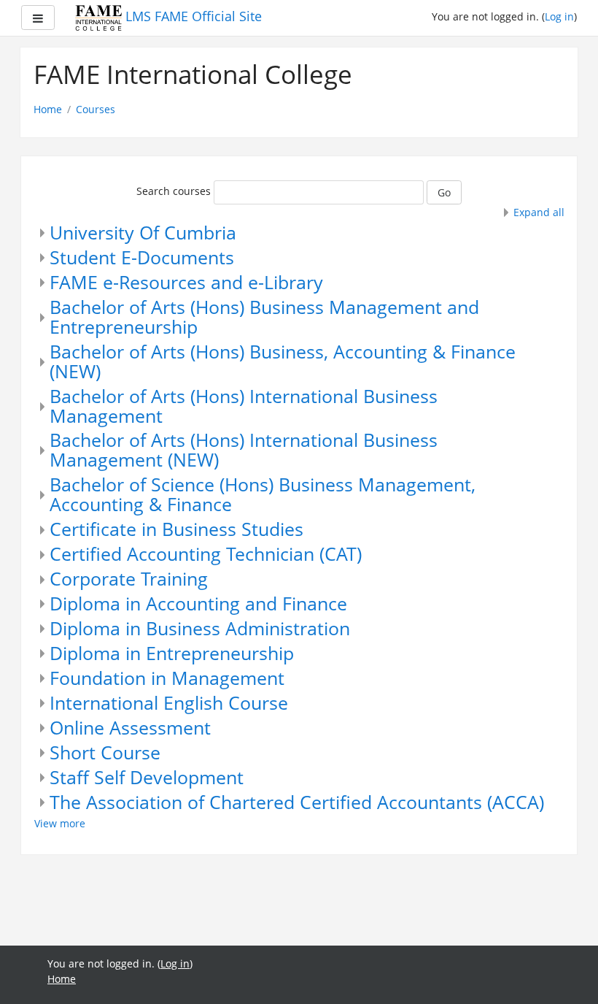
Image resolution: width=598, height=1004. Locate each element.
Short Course (105, 752)
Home (48, 109)
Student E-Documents (142, 257)
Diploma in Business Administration (200, 628)
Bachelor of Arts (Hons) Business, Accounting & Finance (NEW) (283, 361)
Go (444, 192)
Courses (95, 109)
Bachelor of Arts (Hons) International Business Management (244, 406)
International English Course (169, 703)
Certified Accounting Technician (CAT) (206, 554)
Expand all (538, 212)
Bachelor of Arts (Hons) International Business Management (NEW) (244, 450)
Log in (559, 16)
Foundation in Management (167, 678)
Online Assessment (130, 728)
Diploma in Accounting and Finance (198, 603)
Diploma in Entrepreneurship (172, 653)
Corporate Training (129, 579)
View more (59, 823)
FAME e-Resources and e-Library (186, 282)
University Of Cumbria (143, 233)
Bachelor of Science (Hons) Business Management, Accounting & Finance (262, 494)
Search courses (173, 191)
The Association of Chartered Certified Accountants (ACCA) (297, 802)
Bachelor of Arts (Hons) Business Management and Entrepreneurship (264, 317)
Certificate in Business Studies (176, 529)
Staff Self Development (147, 777)
